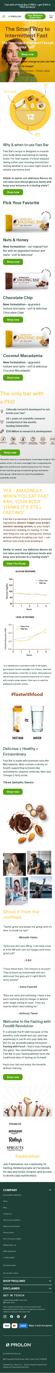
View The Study (16, 563)
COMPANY (10, 1190)
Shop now (27, 54)
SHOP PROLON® (14, 1281)
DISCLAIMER (11, 1288)
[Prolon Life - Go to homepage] (14, 16)
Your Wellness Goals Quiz (35, 16)
